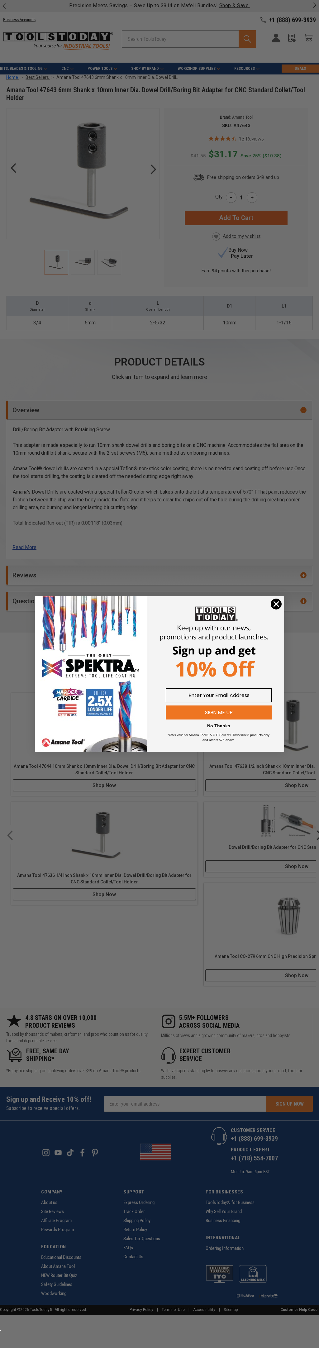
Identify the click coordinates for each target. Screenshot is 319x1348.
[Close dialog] (276, 604)
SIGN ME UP (219, 712)
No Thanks (218, 725)
